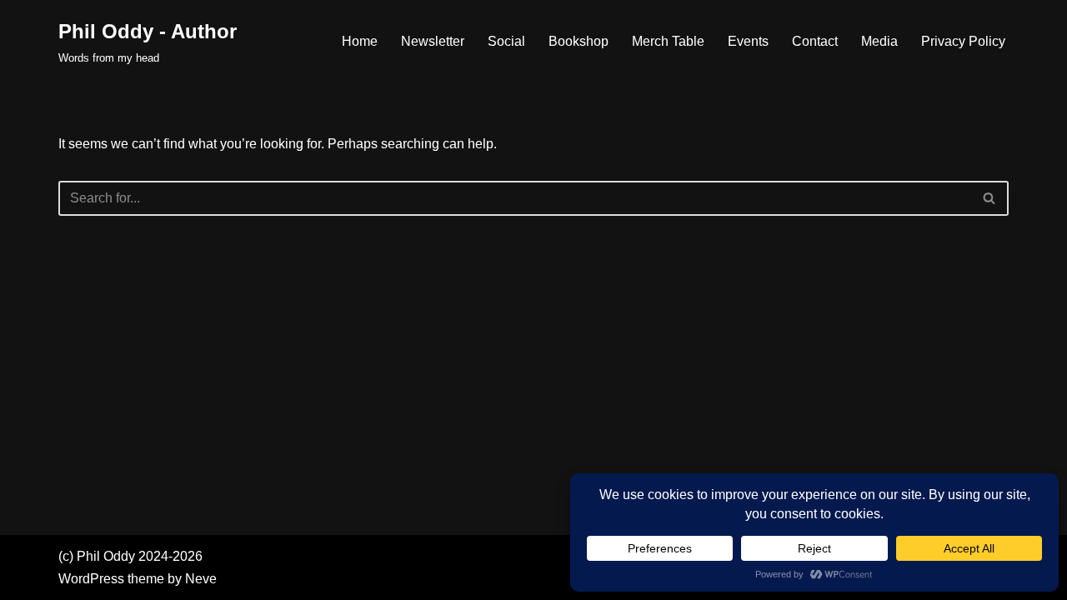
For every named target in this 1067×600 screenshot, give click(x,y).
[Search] (990, 198)
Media (879, 41)
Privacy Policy (963, 41)
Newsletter (432, 41)
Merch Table (668, 41)
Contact (815, 41)
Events (748, 41)
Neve (201, 579)
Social (506, 41)
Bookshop (579, 41)
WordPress (91, 579)
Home (360, 41)
